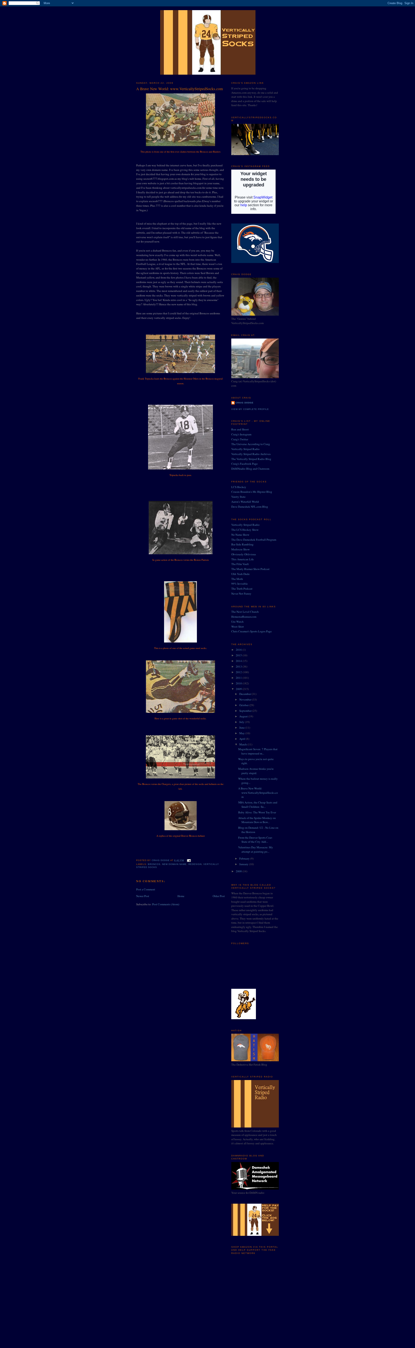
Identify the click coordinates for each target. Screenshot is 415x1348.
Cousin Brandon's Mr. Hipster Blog (251, 492)
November (245, 699)
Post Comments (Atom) (165, 904)
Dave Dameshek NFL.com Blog (249, 507)
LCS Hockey (238, 487)
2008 (239, 871)
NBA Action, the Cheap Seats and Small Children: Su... (257, 804)
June (242, 727)
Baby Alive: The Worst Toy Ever (257, 812)
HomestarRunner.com (243, 617)
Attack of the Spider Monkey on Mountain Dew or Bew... (257, 820)
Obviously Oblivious (243, 554)
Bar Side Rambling (242, 544)
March (243, 744)
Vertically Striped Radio (245, 449)
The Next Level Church (245, 612)
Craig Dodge (245, 403)
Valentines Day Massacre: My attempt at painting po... (255, 849)
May (242, 733)
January (244, 864)
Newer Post (142, 896)
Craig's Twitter (239, 439)
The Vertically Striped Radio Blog (251, 459)
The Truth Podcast (241, 589)
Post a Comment (145, 889)
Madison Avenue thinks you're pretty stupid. (256, 771)
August (243, 716)
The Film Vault (240, 564)
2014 (239, 661)
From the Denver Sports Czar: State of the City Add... (255, 840)
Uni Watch (237, 622)
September (245, 711)
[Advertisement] (253, 1286)
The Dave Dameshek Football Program (253, 540)
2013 (239, 666)
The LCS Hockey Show (245, 530)
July (242, 722)
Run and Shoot (240, 429)
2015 (239, 655)
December (245, 694)
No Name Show (240, 535)
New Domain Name (174, 864)
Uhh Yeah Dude (240, 574)
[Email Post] (188, 860)
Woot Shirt (237, 626)
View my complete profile (250, 409)
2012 (239, 672)
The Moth (237, 579)
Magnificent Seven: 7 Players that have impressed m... (258, 751)
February (244, 858)
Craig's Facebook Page (244, 464)
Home (180, 896)
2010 (239, 683)
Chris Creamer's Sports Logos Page (251, 631)
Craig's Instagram (241, 434)
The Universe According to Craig (250, 444)
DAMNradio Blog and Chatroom (250, 469)
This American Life (242, 559)
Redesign (195, 864)
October (244, 705)
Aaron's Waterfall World (245, 502)
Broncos (154, 864)
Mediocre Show (240, 549)
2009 (239, 689)
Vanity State (238, 497)
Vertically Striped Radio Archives (251, 454)
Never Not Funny (241, 593)
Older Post (219, 896)
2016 (239, 650)
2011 (239, 678)
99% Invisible (239, 584)
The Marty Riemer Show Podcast (250, 569)
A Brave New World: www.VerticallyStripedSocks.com (258, 792)
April (242, 739)
